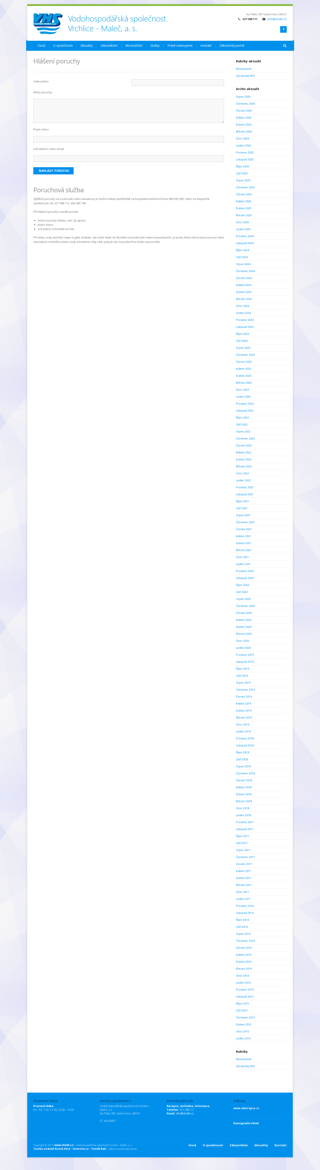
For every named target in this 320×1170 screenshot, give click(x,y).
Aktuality (87, 45)
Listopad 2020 (245, 578)
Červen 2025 (244, 194)
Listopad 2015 (245, 996)
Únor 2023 (242, 390)
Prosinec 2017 (245, 822)
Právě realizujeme (180, 45)
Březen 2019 (244, 717)
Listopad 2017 (245, 829)
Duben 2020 (243, 627)
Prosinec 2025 (245, 152)
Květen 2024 (243, 285)
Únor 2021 (242, 557)
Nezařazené (243, 69)
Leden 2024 (243, 313)
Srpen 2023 (243, 348)
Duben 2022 (243, 459)
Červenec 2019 (245, 689)
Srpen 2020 (243, 599)
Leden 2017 (243, 899)
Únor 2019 (242, 724)
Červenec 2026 (245, 104)
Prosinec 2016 (245, 906)
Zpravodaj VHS (245, 76)
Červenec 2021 (245, 522)
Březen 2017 (244, 885)
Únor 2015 (242, 1031)
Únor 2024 (242, 306)
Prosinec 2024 (245, 236)
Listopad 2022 (245, 410)
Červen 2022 (244, 445)
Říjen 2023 (242, 334)
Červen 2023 (244, 362)
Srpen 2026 (243, 97)
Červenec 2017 (245, 857)
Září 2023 (242, 341)
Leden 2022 (243, 480)
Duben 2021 (243, 543)
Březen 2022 (244, 466)
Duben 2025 (243, 208)
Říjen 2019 (242, 669)
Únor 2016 (242, 976)
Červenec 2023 (245, 355)
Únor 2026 (242, 138)
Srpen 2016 (243, 934)
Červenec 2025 (245, 187)
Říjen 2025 (242, 166)
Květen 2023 (243, 369)
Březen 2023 (244, 383)
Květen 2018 (243, 787)
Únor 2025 (242, 222)
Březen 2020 (244, 634)
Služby (155, 45)
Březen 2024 (244, 299)
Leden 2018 (243, 815)
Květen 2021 (243, 536)
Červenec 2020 (245, 606)
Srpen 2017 (243, 850)
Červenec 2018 (245, 773)
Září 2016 (242, 927)
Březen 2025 (244, 215)
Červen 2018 (244, 780)
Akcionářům (134, 45)
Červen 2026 (244, 110)
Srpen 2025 (243, 180)
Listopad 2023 (245, 327)
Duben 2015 (243, 1024)
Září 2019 (242, 676)
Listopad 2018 (245, 745)
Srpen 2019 (243, 683)
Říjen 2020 (242, 585)
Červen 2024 (244, 278)
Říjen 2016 (242, 920)
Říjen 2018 (242, 752)
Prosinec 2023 (245, 320)
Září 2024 (242, 257)
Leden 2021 (243, 564)
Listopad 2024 (245, 243)
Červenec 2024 (245, 271)
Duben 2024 (243, 292)
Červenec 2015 (245, 1017)
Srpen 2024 (243, 264)
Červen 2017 (244, 864)
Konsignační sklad (246, 1123)
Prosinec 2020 (245, 571)
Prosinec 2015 (245, 989)
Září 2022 (242, 424)
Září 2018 (242, 759)
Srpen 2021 (243, 515)
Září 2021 (242, 508)
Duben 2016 (243, 962)
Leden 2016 (243, 982)
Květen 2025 (243, 201)
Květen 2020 (243, 620)
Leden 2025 (243, 229)
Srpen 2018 (243, 766)
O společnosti (63, 45)
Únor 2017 (242, 892)
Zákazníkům (109, 45)
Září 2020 (242, 592)
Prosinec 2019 (245, 655)
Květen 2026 (243, 117)
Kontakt (206, 45)
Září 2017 (242, 843)
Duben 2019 (243, 710)
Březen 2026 (244, 131)
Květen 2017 (243, 871)
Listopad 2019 (245, 662)
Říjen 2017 (242, 836)
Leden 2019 (243, 731)
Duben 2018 (243, 794)
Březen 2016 (244, 969)
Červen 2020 (244, 613)
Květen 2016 (243, 955)
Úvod (41, 45)
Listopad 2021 (245, 494)
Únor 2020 (242, 641)
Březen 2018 (244, 801)
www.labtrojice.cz (246, 1108)
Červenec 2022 (245, 438)
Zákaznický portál (231, 45)
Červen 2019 (244, 696)
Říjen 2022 (242, 417)
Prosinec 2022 (245, 403)
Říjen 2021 (242, 501)
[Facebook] (283, 29)
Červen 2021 (244, 529)
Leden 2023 (243, 397)
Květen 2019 (243, 703)
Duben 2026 (243, 124)
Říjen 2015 (242, 1003)
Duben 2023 (243, 376)
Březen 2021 (244, 550)
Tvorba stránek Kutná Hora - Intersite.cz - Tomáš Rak (69, 1148)
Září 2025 (242, 173)
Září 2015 (242, 1010)
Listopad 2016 (245, 913)
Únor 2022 (242, 473)
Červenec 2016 (245, 941)
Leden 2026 (243, 145)
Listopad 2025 (245, 159)
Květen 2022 (243, 452)
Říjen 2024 (242, 250)
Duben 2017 (243, 878)
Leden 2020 (243, 648)
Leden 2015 (243, 1038)
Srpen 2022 (243, 431)
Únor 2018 (242, 808)
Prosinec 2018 (245, 738)
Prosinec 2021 (245, 487)
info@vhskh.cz (277, 19)
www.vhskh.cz (63, 1145)
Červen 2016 (244, 948)
